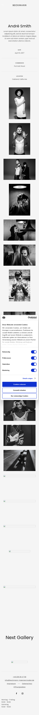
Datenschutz (27, 683)
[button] (3, 5)
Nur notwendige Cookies (19, 396)
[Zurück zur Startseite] (19, 5)
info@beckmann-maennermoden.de (19, 680)
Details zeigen (28, 378)
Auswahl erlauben (19, 390)
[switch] (34, 358)
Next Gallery (19, 637)
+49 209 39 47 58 (19, 677)
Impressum (11, 683)
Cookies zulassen (19, 384)
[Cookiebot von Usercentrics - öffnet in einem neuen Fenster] (28, 317)
